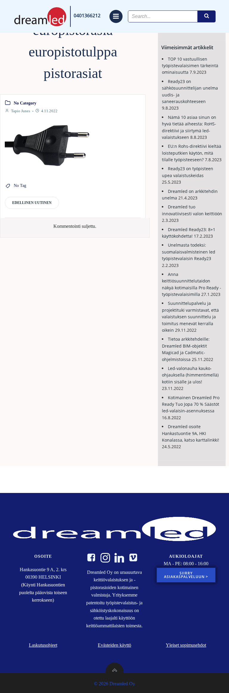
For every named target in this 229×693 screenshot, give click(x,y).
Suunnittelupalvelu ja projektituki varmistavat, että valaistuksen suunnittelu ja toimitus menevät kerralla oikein (190, 316)
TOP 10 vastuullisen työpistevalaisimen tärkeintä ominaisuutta (190, 65)
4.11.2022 (49, 111)
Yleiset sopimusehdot (186, 645)
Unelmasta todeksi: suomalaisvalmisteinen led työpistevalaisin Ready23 (188, 251)
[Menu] (116, 16)
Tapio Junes (20, 111)
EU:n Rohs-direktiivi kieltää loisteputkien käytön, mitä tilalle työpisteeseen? (191, 152)
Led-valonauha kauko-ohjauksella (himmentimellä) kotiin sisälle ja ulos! (190, 375)
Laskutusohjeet (43, 645)
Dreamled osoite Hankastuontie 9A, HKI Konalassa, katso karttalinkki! (190, 433)
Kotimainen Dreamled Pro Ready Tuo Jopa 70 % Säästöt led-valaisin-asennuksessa (190, 404)
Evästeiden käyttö (114, 645)
